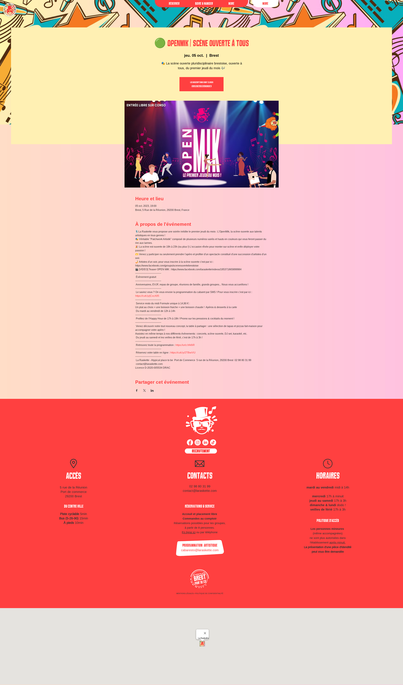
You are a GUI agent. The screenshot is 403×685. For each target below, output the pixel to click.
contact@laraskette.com (200, 490)
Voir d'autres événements (202, 86)
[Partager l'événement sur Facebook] (136, 390)
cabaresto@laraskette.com (200, 550)
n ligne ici (190, 532)
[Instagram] (198, 442)
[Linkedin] (205, 442)
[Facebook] (190, 442)
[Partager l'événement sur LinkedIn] (152, 390)
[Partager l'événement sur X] (144, 390)
